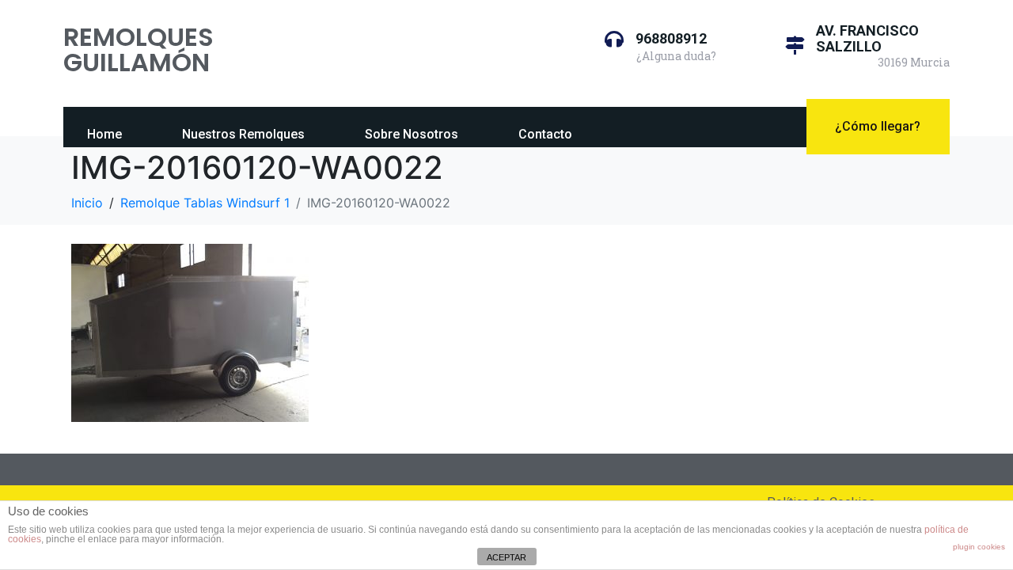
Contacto (545, 134)
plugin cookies (979, 546)
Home (104, 134)
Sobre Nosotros (411, 134)
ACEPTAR (506, 557)
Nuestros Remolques (243, 134)
